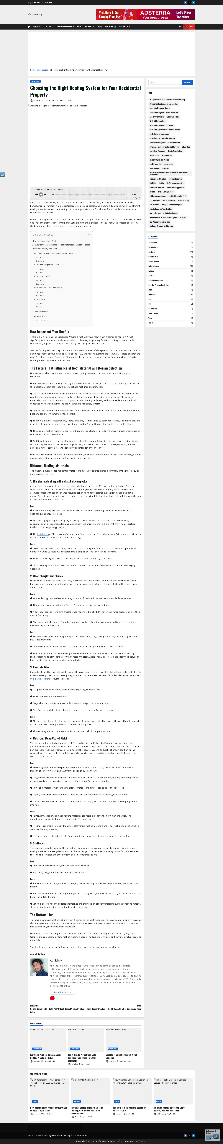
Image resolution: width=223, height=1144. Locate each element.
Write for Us (110, 26)
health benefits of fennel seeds (161, 164)
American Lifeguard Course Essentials (164, 112)
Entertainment (153, 266)
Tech (150, 318)
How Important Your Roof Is (45, 241)
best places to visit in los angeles (162, 138)
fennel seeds (154, 155)
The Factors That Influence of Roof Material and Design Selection (61, 245)
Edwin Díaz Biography (157, 151)
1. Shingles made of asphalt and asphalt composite (56, 253)
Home (32, 70)
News (100, 26)
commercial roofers (40, 678)
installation (43, 534)
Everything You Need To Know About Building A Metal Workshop (45, 1056)
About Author (42, 316)
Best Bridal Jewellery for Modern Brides (165, 129)
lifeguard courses (175, 178)
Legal (79, 26)
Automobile (152, 242)
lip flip (161, 183)
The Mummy (154, 204)
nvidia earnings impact (158, 196)
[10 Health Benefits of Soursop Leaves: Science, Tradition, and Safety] (173, 1091)
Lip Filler (153, 183)
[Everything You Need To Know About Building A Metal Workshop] (48, 1040)
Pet (149, 303)
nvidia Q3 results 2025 (177, 196)
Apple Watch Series (157, 116)
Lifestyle (89, 26)
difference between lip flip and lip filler (164, 146)
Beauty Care (153, 247)
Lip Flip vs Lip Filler (157, 187)
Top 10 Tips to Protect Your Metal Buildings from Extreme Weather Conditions (82, 1057)
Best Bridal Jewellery (158, 121)
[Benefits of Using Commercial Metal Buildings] (123, 1040)
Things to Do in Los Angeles (171, 204)
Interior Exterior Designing (158, 285)
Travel (150, 322)
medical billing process (175, 187)
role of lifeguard (168, 200)
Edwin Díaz (186, 146)
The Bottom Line (40, 311)
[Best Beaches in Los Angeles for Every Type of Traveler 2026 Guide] (49, 1091)
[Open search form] (180, 27)
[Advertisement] (111, 51)
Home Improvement (64, 26)
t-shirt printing (183, 200)
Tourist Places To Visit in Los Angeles (163, 217)
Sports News (153, 313)
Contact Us (124, 26)
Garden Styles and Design (159, 159)
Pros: (42, 258)
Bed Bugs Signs (173, 116)
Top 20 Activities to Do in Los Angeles (164, 213)
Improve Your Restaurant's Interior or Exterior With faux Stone (169, 173)
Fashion (151, 270)
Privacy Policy (70, 1135)
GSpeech (137, 198)
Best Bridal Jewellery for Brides (162, 125)
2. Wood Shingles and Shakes (48, 265)
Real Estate (152, 308)
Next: (114, 1007)
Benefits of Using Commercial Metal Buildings (121, 1056)
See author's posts (63, 992)
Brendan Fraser (174, 142)
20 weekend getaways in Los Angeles (164, 103)
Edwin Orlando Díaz (175, 151)
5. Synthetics (41, 299)
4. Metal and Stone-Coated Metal (49, 288)
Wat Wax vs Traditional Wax (160, 221)
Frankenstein (167, 155)
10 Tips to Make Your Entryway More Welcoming (167, 99)
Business (36, 26)
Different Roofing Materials (45, 248)
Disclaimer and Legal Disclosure (48, 1135)
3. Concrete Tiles (43, 276)
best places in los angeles (159, 134)
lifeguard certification (158, 178)
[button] (29, 27)
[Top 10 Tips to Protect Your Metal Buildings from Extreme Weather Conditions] (86, 1040)
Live (191, 26)
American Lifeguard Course (160, 108)
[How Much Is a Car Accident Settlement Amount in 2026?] (132, 1091)
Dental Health (153, 261)
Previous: (57, 1009)
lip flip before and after (175, 183)
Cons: (42, 261)
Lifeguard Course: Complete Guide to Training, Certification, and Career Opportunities (87, 1110)
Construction (42, 70)
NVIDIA (152, 191)
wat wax (183, 217)
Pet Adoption (155, 200)
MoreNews (129, 1141)
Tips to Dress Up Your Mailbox (161, 208)
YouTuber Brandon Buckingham (161, 226)
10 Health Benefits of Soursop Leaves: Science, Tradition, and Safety (170, 1109)
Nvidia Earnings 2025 (165, 191)
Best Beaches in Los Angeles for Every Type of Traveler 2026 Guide (48, 1109)
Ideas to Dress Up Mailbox (159, 168)
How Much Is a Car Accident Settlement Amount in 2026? (129, 1109)
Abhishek (37, 100)
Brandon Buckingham (158, 142)
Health (48, 26)
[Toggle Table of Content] (87, 235)
